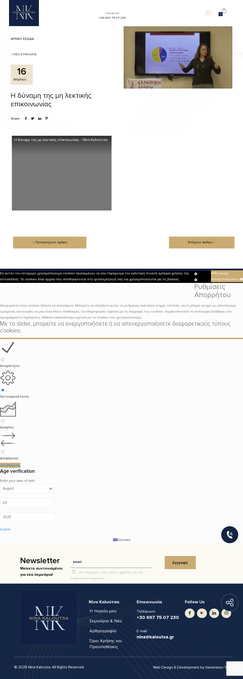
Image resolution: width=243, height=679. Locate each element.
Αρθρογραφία (103, 630)
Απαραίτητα (9, 366)
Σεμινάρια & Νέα (105, 620)
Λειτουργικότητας (14, 396)
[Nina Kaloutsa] (24, 13)
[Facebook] (190, 613)
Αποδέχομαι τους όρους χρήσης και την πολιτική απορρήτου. (106, 575)
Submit (5, 529)
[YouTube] (202, 613)
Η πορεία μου (103, 610)
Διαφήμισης (9, 458)
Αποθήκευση (10, 465)
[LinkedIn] (214, 613)
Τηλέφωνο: (112, 15)
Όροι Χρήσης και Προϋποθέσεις (105, 643)
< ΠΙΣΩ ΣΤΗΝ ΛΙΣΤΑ (24, 54)
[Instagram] (226, 613)
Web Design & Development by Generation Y (190, 667)
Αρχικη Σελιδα (22, 39)
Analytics (7, 427)
